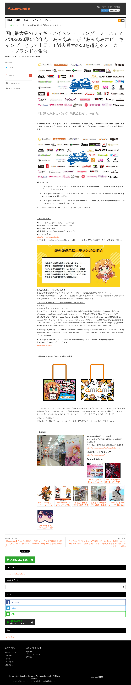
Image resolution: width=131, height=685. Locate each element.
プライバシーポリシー (34, 654)
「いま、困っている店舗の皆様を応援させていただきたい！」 (41, 25)
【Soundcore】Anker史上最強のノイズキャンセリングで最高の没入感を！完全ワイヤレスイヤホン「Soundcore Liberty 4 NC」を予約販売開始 (33, 543)
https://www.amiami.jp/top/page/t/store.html (104, 448)
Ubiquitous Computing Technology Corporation (36, 676)
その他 (7, 659)
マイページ (37, 20)
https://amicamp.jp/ (44, 345)
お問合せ (29, 657)
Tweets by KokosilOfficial (15, 574)
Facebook (14, 602)
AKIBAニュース (12, 56)
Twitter (11, 67)
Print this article (14, 88)
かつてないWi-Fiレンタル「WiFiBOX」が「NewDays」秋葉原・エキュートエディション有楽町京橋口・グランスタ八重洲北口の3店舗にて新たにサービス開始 (97, 543)
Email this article (14, 83)
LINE (12, 614)
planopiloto (36, 56)
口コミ (26, 20)
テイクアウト (10, 662)
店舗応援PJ (9, 665)
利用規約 (29, 652)
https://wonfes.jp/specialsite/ (48, 237)
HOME (9, 20)
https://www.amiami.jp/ (96, 455)
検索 (18, 20)
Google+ (12, 75)
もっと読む (9, 637)
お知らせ (8, 655)
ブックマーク (50, 20)
